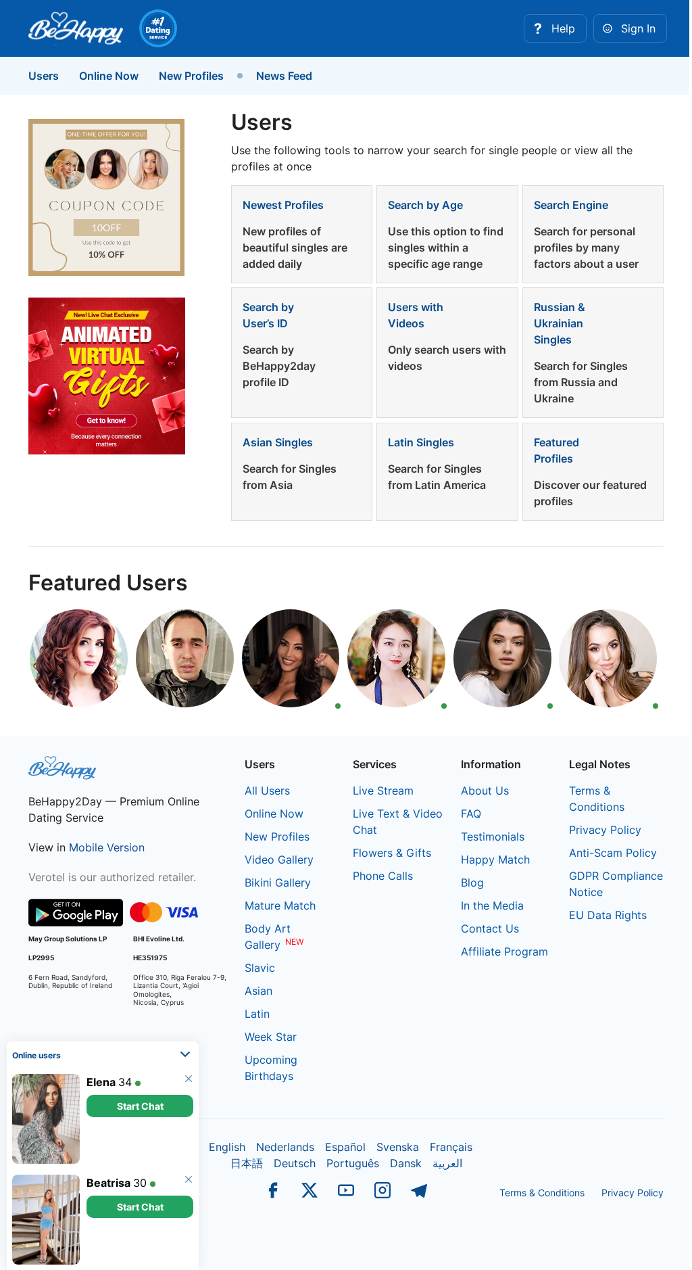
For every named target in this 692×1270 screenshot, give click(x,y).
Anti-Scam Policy (613, 853)
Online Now (109, 76)
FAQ (471, 813)
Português (352, 1163)
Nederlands (285, 1147)
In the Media (492, 905)
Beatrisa (108, 1183)
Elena (101, 1082)
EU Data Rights (608, 915)
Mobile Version (107, 847)
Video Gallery (279, 859)
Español (345, 1147)
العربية (447, 1163)
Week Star (271, 1036)
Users (43, 76)
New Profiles (191, 76)
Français (451, 1147)
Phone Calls (383, 876)
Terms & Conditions (542, 1192)
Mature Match (280, 905)
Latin (257, 1013)
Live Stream (383, 790)
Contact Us (490, 928)
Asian (258, 990)
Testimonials (492, 836)
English (227, 1147)
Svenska (397, 1147)
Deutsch (295, 1163)
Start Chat (140, 1106)
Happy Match (495, 859)
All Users (267, 790)
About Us (485, 790)
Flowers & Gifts (392, 853)
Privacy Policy (605, 830)
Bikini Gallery (278, 882)
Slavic (260, 967)
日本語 (246, 1163)
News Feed (284, 76)
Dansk (406, 1163)
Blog (472, 882)
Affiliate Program (504, 951)
